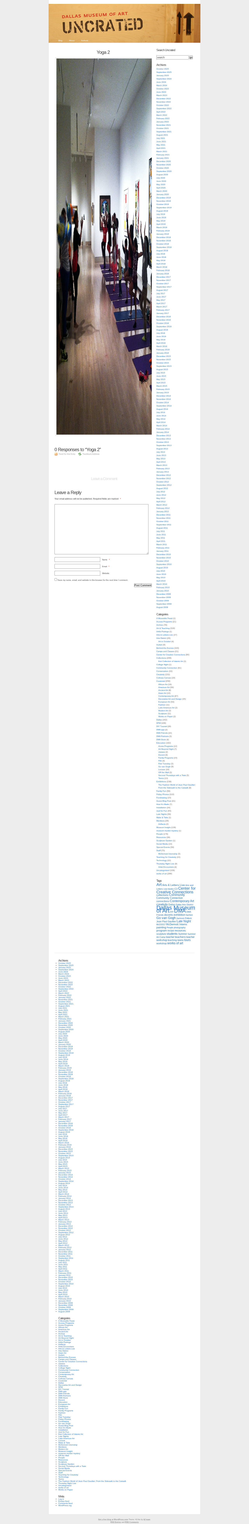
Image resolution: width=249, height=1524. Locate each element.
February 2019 (163, 231)
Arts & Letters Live (164, 635)
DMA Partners (162, 736)
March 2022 (161, 115)
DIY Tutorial (161, 726)
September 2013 (164, 445)
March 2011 (161, 544)
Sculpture (162, 713)
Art (159, 884)
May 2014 (160, 419)
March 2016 (161, 346)
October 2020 (162, 168)
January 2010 (162, 591)
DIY (172, 912)
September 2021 (164, 132)
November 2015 (163, 359)
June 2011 (161, 535)
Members (160, 821)
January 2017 (162, 313)
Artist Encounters (166, 867)
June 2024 (161, 82)
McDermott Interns (176, 924)
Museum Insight (163, 827)
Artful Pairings (162, 631)
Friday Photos (162, 794)
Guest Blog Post (163, 801)
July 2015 (160, 373)
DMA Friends (162, 733)
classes (161, 752)
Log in (61, 1499)
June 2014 (161, 416)
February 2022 (163, 118)
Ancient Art (163, 690)
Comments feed (65, 1503)
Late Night (184, 921)
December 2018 (163, 237)
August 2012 (162, 488)
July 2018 (160, 254)
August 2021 (162, 135)
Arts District (161, 638)
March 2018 (161, 267)
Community (177, 894)
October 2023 (162, 89)
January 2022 (162, 122)
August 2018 (162, 250)
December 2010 (163, 554)
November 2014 (163, 399)
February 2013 (163, 468)
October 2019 (162, 204)
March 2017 (161, 307)
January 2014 (162, 432)
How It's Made (162, 804)
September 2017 (164, 287)
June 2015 (161, 376)
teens (180, 940)
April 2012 (161, 501)
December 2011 (163, 515)
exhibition (179, 914)
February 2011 (162, 548)
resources (180, 930)
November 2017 (163, 280)
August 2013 (162, 449)
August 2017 (162, 290)
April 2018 (161, 264)
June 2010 (161, 574)
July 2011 (160, 531)
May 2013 (160, 459)
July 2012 (160, 492)
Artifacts (162, 824)
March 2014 (161, 426)
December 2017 (163, 277)
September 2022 (164, 108)
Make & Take (162, 817)
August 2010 (162, 568)
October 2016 (162, 323)
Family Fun (161, 791)
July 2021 (160, 138)
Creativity (160, 674)
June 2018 (161, 257)
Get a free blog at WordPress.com (113, 1520)
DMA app (160, 730)
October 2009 (162, 601)
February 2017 (163, 310)
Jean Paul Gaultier (166, 921)
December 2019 (163, 198)
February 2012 (163, 508)
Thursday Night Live (165, 864)
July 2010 (160, 571)
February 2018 (163, 270)
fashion (189, 915)
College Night (162, 664)
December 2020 (163, 161)
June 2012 (161, 495)
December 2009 (163, 594)
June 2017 (161, 297)
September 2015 (164, 366)
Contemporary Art (166, 696)
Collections (161, 658)
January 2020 (162, 194)
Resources (161, 837)
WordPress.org (65, 1505)
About (72, 40)
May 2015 (160, 379)
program (161, 930)
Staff (158, 850)
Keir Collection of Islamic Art (170, 661)
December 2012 (163, 475)
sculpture (161, 934)
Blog (60, 40)
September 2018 (164, 247)
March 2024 (161, 85)
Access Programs (164, 622)
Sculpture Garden (164, 841)
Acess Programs (165, 746)
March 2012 (161, 505)
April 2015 (161, 383)
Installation (161, 807)
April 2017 (161, 303)
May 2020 (160, 184)
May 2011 (160, 538)
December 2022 (163, 99)
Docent (161, 755)
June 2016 (161, 336)
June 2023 (161, 92)
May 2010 (160, 577)
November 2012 (163, 478)
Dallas (159, 720)
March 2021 (161, 151)
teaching (172, 940)
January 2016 (162, 353)
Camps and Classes (165, 651)
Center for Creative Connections (170, 655)
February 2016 (163, 350)
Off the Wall (163, 772)
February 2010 (163, 587)
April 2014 (161, 422)
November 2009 (163, 597)
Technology (161, 860)
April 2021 (161, 148)
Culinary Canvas (163, 678)
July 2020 (160, 178)
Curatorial (160, 681)
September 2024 (164, 79)
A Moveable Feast (164, 618)
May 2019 (160, 221)
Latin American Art (166, 708)
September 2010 (164, 564)
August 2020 (162, 174)
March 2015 (161, 386)
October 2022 (162, 105)
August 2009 (162, 607)
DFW (158, 723)
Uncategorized (162, 870)
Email (105, 566)
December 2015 (163, 356)
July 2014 (160, 412)
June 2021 (161, 141)
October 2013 (162, 442)
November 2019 (163, 201)
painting (161, 927)
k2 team (147, 1520)
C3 (176, 889)
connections (162, 901)
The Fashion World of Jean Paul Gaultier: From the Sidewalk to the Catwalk (92, 1481)
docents (168, 914)
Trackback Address (90, 454)
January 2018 (162, 274)
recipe (170, 930)
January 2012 (162, 511)
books (171, 889)
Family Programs (165, 758)
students (172, 933)
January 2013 (162, 472)
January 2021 (162, 158)
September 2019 (164, 208)
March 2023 (161, 95)
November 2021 (163, 125)
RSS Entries (115, 1522)
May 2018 (160, 260)
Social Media (162, 844)
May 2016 (160, 340)
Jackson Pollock (184, 918)
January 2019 (162, 234)
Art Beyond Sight (166, 749)
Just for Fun (161, 811)
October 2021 (162, 128)
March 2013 (161, 465)
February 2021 (163, 155)
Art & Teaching (163, 628)
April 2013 (161, 462)
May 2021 (160, 145)
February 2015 (163, 389)
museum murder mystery (167, 831)
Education (161, 743)
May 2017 (160, 300)
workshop (161, 943)
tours (187, 940)
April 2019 (161, 224)
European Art (164, 702)
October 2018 (162, 244)
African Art (162, 684)
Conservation (162, 671)
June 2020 (161, 181)
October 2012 (162, 482)
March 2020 (161, 191)
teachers (180, 936)
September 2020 (164, 171)
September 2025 (164, 72)
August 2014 (162, 409)
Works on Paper (165, 716)
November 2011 (163, 518)
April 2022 (161, 112)
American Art (164, 687)
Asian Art (162, 693)
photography (180, 927)
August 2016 (162, 330)
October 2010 (162, 561)
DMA (180, 911)
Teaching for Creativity (166, 857)
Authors (84, 40)
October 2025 (162, 69)
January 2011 (162, 551)
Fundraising (161, 798)
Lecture (161, 769)
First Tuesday (164, 764)
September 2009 (164, 604)
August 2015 (162, 369)
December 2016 (163, 317)
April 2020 (161, 188)
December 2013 (163, 435)
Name (106, 560)
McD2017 (161, 924)
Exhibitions (161, 781)
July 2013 (160, 452)
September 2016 (164, 326)
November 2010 (163, 558)
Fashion (162, 705)
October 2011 (162, 521)
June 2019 (161, 217)
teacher (170, 936)
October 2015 (162, 363)
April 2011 (160, 541)
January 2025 (162, 75)
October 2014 (162, 402)
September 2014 (164, 406)
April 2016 (161, 343)
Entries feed (63, 1501)
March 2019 (161, 227)
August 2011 (162, 528)
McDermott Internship (167, 854)
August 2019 (162, 211)
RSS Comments (132, 1522)
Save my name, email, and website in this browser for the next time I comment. (93, 580)
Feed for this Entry (67, 454)
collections (162, 895)
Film (160, 761)
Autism (159, 645)
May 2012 (160, 498)
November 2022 (163, 102)
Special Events (163, 847)
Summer (182, 934)
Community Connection (166, 668)
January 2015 (162, 392)
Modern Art (163, 711)
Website (105, 573)
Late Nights (161, 814)
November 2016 (163, 320)
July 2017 (160, 293)
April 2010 (161, 581)
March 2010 (161, 584)
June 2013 (161, 455)
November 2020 (163, 165)
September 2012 (164, 485)
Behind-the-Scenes (165, 648)
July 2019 (160, 214)
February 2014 (163, 429)
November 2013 (163, 439)
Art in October (164, 641)
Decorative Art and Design (170, 699)
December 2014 (163, 396)
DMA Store (161, 739)
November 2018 (163, 241)
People (159, 834)
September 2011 (163, 525)
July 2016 (160, 333)
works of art (161, 874)
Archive (159, 625)
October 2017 (162, 283)
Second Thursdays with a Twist (172, 775)
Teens (161, 778)
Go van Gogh (164, 766)
